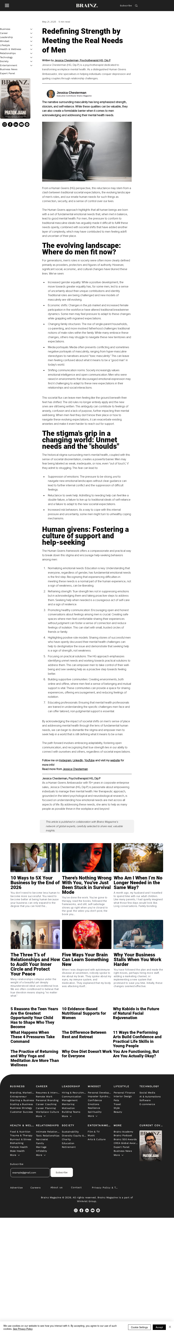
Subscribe (126, 5)
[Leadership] (31, 37)
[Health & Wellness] (31, 49)
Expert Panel (7, 73)
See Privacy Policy (23, 1328)
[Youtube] (21, 124)
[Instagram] (4, 124)
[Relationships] (31, 53)
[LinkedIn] (15, 124)
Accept (159, 1327)
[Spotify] (27, 124)
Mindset (4, 41)
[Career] (31, 33)
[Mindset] (31, 41)
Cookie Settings (139, 1327)
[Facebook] (10, 124)
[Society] (31, 61)
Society (4, 61)
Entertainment (8, 65)
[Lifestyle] (31, 45)
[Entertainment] (31, 65)
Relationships (8, 53)
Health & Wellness (10, 49)
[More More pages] (45, 1116)
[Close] (170, 1327)
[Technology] (31, 57)
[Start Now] (35, 892)
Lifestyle (5, 45)
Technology (6, 57)
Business (5, 29)
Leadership (6, 37)
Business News (8, 69)
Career (4, 33)
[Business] (31, 29)
